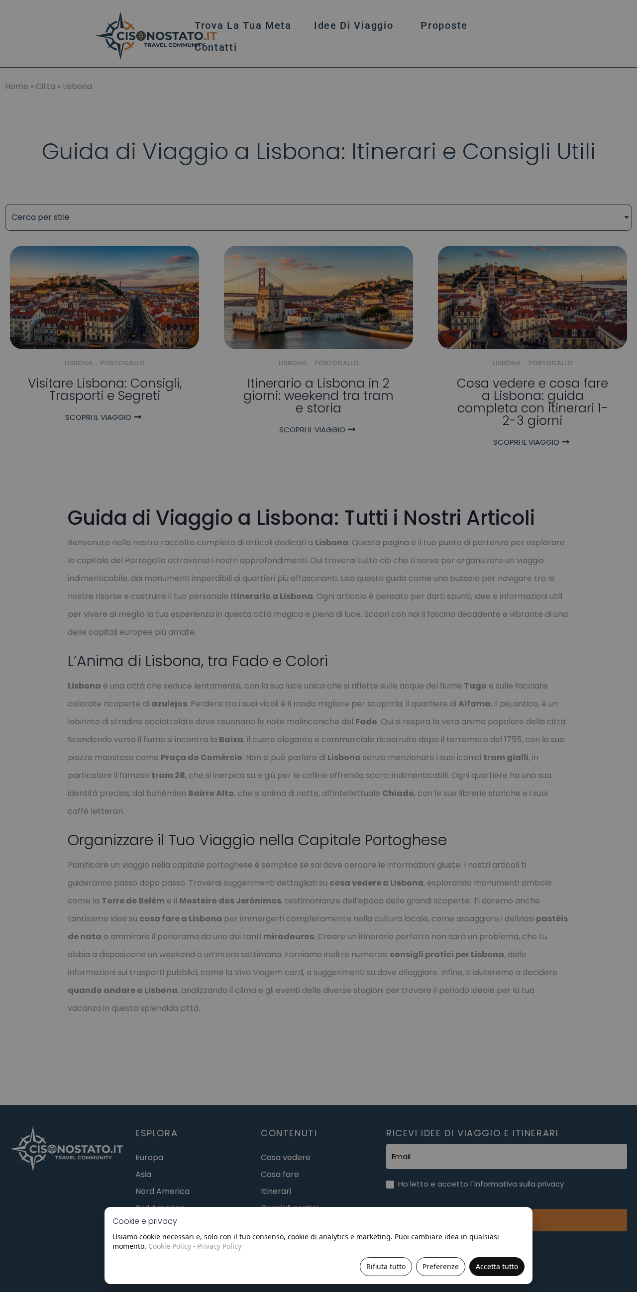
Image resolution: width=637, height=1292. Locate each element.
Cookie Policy (169, 1246)
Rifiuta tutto (386, 1266)
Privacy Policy (219, 1246)
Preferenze (441, 1266)
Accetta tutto (497, 1266)
